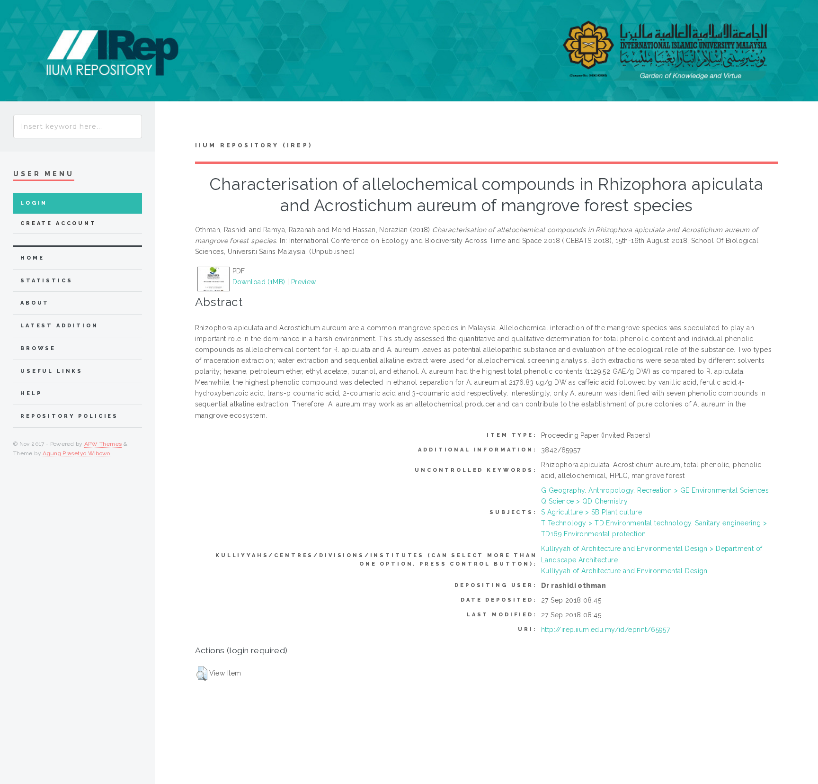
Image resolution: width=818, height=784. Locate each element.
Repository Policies (69, 416)
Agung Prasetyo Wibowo (76, 453)
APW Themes (103, 444)
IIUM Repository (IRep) (253, 145)
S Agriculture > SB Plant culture (591, 512)
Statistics (46, 281)
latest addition (59, 326)
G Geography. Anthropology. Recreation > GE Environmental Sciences (655, 490)
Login (33, 203)
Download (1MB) (258, 282)
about (34, 303)
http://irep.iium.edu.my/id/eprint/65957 (605, 629)
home (32, 258)
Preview (303, 282)
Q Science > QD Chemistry (584, 501)
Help (31, 393)
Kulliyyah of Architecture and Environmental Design (624, 571)
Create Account (58, 223)
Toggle (173, 123)
